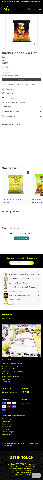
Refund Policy (6, 427)
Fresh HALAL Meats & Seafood (12, 364)
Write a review (21, 238)
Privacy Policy (6, 419)
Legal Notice (6, 429)
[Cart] (34, 9)
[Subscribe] (32, 263)
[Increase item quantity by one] (11, 71)
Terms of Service (7, 421)
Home (4, 48)
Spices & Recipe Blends (9, 369)
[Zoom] (34, 44)
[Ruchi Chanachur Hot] (15, 144)
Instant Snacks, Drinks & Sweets (12, 371)
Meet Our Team (7, 434)
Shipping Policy (7, 424)
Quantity (5, 67)
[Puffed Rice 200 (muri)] (15, 188)
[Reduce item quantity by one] (4, 71)
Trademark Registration (9, 432)
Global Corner (6, 379)
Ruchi (17, 167)
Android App (6, 318)
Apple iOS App (6, 321)
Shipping (4, 75)
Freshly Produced (7, 374)
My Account (6, 382)
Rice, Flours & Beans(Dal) (10, 366)
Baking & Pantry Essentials (10, 376)
